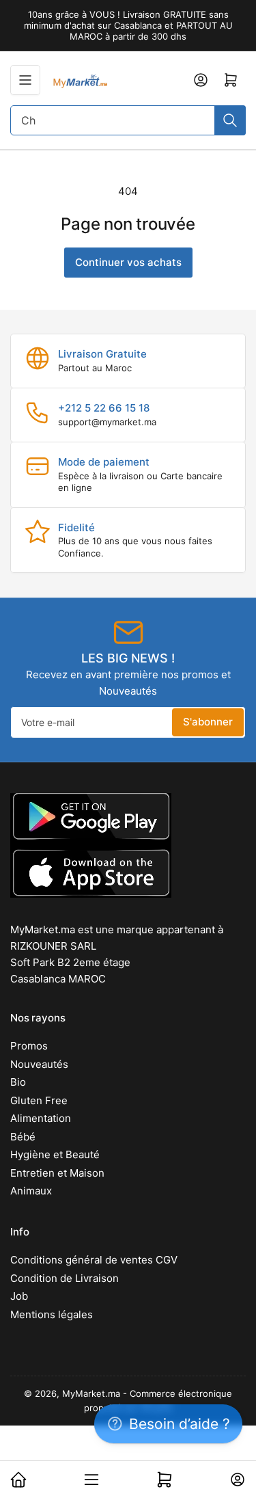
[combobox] (128, 120)
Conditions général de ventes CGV (93, 1259)
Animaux (31, 1190)
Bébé (22, 1136)
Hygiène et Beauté (55, 1154)
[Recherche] (230, 120)
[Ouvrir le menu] (25, 80)
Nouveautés (39, 1064)
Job (19, 1295)
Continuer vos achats (128, 262)
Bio (18, 1081)
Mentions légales (51, 1314)
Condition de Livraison (64, 1278)
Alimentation (40, 1118)
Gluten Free (39, 1100)
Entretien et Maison (57, 1172)
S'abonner (208, 721)
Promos (29, 1045)
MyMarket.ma (91, 1393)
